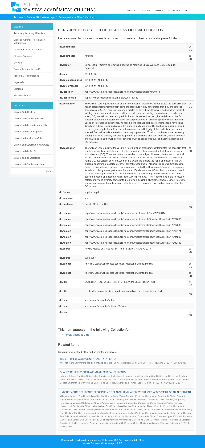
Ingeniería (19, 82)
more (48, 170)
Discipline (145, 10)
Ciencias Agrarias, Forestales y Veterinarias (29, 41)
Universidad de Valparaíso (27, 157)
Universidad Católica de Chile (29, 118)
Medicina (18, 88)
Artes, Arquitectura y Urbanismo (30, 33)
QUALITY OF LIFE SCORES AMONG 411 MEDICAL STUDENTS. (93, 372)
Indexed (159, 10)
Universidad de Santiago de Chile (31, 125)
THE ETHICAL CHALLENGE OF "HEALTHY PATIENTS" (88, 358)
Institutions (174, 10)
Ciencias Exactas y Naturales (28, 49)
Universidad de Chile (24, 111)
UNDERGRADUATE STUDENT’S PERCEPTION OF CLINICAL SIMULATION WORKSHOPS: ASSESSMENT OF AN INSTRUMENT (125, 392)
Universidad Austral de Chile (28, 138)
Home (20, 17)
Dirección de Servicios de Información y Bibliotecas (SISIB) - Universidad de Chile (102, 440)
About (188, 10)
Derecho (18, 62)
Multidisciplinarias (23, 95)
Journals (130, 10)
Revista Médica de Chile (70, 17)
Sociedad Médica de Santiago (40, 17)
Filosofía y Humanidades (26, 75)
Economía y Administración (27, 69)
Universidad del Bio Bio (25, 151)
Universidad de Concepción (28, 131)
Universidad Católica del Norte (29, 164)
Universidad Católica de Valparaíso (31, 144)
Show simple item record (70, 24)
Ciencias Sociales (23, 56)
